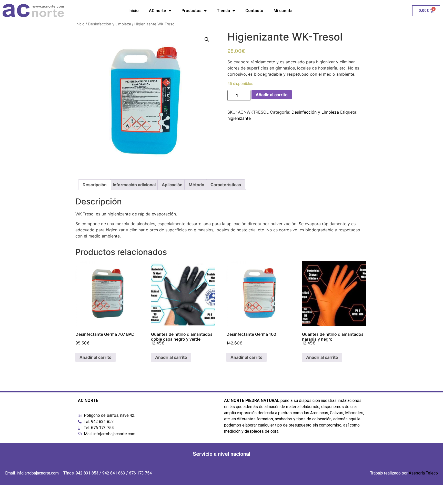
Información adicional (134, 184)
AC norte (157, 10)
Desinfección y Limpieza (109, 24)
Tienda (223, 10)
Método (196, 184)
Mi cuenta (283, 10)
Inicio (133, 10)
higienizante (239, 118)
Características (225, 184)
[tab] (94, 184)
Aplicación (172, 184)
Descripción (95, 184)
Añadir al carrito (272, 94)
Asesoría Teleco (423, 473)
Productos (192, 10)
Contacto (254, 10)
